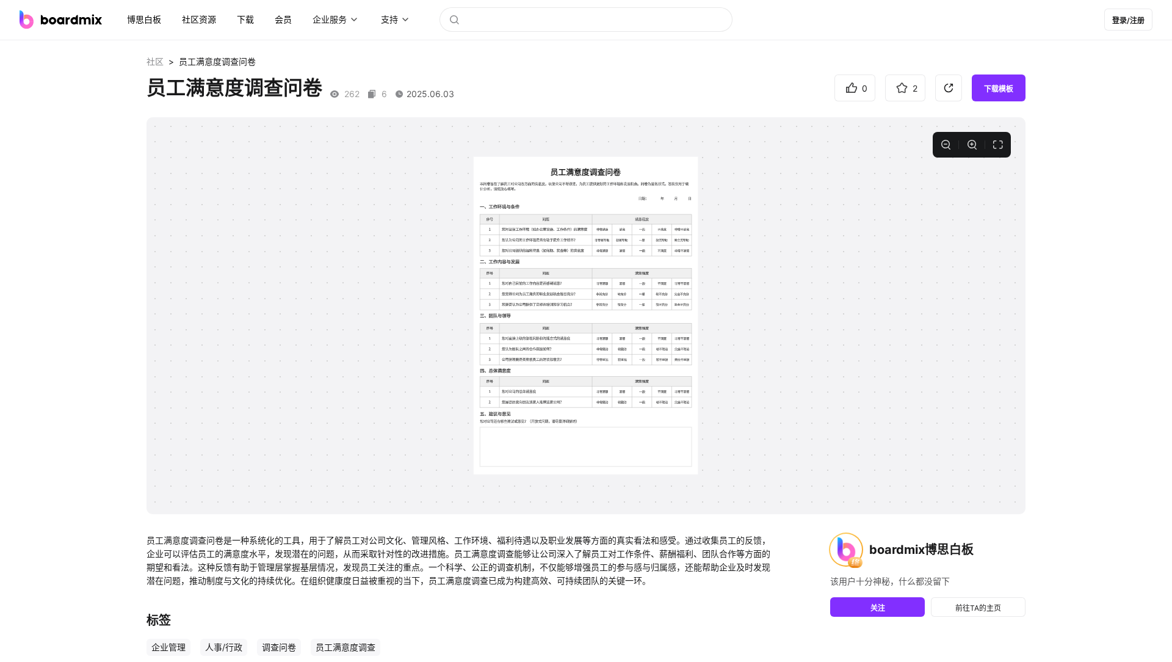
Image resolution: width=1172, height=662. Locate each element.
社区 (155, 61)
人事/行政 (223, 647)
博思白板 (144, 19)
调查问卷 (279, 647)
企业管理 (168, 647)
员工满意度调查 (345, 647)
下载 (245, 19)
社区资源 (199, 19)
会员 (283, 19)
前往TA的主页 (978, 608)
